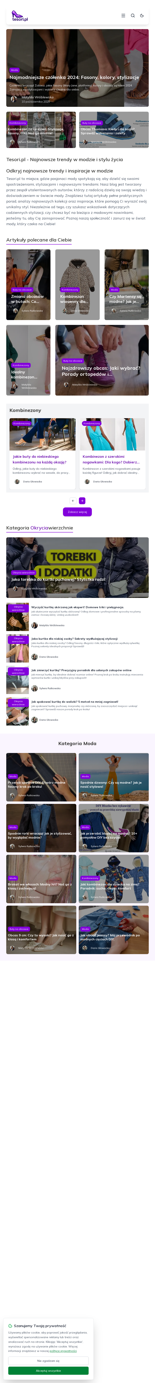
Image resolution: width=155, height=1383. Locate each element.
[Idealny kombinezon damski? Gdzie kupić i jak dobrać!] (28, 360)
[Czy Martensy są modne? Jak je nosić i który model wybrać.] (127, 284)
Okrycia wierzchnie (24, 572)
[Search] (133, 15)
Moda (14, 69)
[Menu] (123, 16)
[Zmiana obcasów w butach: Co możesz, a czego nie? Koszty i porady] (28, 284)
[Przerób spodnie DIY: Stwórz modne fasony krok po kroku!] (41, 777)
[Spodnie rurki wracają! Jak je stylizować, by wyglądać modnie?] (41, 828)
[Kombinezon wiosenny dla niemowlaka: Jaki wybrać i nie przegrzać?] (77, 284)
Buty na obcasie (91, 122)
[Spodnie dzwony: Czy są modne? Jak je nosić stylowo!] (114, 777)
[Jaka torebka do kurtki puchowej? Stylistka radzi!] (77, 567)
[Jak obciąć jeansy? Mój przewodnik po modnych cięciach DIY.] (114, 930)
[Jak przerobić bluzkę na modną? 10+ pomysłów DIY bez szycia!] (114, 828)
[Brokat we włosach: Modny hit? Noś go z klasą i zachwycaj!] (41, 879)
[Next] (82, 500)
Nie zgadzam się (48, 1361)
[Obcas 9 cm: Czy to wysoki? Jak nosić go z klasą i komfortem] (41, 930)
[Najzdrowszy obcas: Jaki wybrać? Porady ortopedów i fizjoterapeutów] (102, 360)
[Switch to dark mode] (142, 15)
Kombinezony (17, 122)
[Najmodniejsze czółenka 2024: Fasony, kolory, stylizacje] (77, 68)
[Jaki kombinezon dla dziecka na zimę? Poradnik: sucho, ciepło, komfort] (114, 879)
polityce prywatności (63, 1351)
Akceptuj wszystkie (48, 1370)
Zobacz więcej (77, 512)
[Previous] (73, 500)
